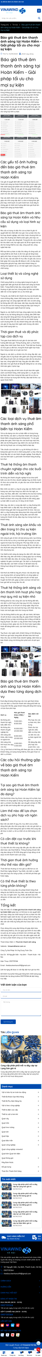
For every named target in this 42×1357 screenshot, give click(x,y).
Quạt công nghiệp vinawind (12, 1149)
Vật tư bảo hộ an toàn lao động (14, 1092)
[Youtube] (12, 1335)
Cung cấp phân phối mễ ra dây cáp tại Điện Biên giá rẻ (25, 1222)
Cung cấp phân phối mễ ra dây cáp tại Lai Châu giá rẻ (25, 1213)
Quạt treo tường (8, 1127)
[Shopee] (2, 1325)
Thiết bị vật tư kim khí (10, 1114)
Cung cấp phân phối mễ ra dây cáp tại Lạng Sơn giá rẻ (19, 1067)
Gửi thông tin (8, 1022)
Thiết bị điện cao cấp (10, 1110)
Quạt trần (5, 1123)
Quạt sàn (5, 1132)
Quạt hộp (5, 1136)
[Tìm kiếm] (39, 18)
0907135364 (9, 1270)
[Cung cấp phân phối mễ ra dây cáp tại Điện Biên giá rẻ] (7, 1223)
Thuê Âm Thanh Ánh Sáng (11, 1171)
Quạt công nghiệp (8, 1145)
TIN (10, 1032)
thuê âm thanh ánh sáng (24, 285)
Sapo (27, 1348)
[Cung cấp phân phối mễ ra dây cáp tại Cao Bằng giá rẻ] (7, 1205)
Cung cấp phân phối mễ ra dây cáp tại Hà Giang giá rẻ (25, 1194)
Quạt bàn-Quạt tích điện (11, 1154)
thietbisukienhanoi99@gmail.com (17, 1273)
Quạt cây (5, 1118)
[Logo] (13, 11)
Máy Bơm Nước (7, 1162)
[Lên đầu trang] (38, 1329)
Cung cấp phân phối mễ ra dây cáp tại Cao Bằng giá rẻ (25, 1204)
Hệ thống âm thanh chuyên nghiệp (13, 478)
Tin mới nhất (9, 1179)
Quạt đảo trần (7, 1140)
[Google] (18, 1335)
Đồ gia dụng (6, 1167)
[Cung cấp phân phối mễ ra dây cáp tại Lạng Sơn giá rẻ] (7, 1186)
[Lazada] (7, 1325)
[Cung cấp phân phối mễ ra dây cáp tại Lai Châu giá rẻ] (7, 1214)
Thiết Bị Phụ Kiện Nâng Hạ (12, 1101)
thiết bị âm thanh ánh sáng (19, 100)
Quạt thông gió (7, 1158)
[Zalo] (2, 1335)
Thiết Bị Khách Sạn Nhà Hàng (13, 1097)
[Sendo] (18, 1325)
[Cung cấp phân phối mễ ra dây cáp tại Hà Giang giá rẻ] (7, 1195)
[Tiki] (12, 1325)
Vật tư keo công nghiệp (11, 1105)
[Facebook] (7, 1335)
